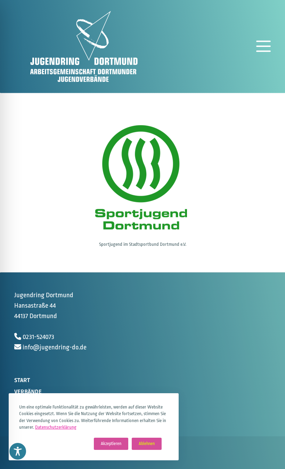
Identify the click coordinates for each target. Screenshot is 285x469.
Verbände (28, 391)
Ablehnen (147, 443)
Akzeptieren (111, 443)
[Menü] (263, 46)
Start (22, 380)
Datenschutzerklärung (55, 427)
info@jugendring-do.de (55, 347)
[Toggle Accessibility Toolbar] (18, 451)
